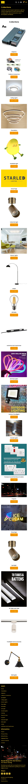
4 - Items (14, 54)
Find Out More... (4, 781)
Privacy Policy (4, 734)
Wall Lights (3, 722)
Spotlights (3, 697)
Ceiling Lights (4, 700)
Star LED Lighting (9, 777)
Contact (3, 743)
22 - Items (14, 381)
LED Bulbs (3, 706)
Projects (3, 717)
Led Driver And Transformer (7, 726)
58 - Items (14, 291)
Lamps (2, 724)
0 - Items (14, 501)
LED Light (3, 708)
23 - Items (14, 644)
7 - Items (14, 535)
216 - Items (14, 133)
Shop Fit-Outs (4, 715)
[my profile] (18, 2)
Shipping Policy (4, 738)
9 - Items (14, 348)
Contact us (3, 779)
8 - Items (14, 258)
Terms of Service (5, 740)
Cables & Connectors (6, 695)
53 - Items (14, 568)
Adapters (3, 693)
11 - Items (14, 191)
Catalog (3, 713)
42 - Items (14, 225)
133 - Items (14, 440)
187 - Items (14, 677)
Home (2, 689)
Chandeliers (4, 691)
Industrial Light (4, 719)
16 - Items (14, 611)
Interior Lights (4, 702)
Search (2, 731)
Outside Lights (4, 711)
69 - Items (14, 315)
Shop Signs (3, 704)
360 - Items (14, 100)
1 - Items (14, 77)
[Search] (16, 2)
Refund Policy (4, 736)
